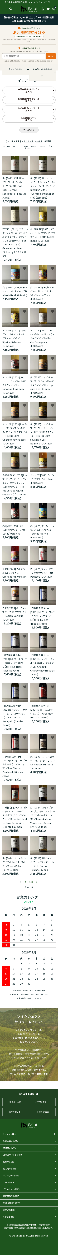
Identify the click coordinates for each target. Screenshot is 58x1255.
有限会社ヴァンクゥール (28, 99)
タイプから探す (16, 69)
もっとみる (29, 130)
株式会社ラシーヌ (29, 118)
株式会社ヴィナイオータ (28, 109)
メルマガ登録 (8, 1216)
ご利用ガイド (8, 1182)
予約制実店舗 (43, 1111)
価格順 (39, 141)
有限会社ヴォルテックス (28, 90)
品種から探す (9, 1161)
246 (31, 882)
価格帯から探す (10, 1148)
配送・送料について (11, 1203)
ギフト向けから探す (11, 1175)
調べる (50, 56)
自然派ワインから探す (12, 1154)
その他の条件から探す (42, 72)
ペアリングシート (42, 1102)
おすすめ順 (29, 141)
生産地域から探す (11, 1141)
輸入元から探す (10, 1168)
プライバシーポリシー (12, 1189)
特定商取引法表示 (11, 1196)
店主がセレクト (15, 1111)
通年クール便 (15, 1102)
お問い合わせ (9, 1209)
